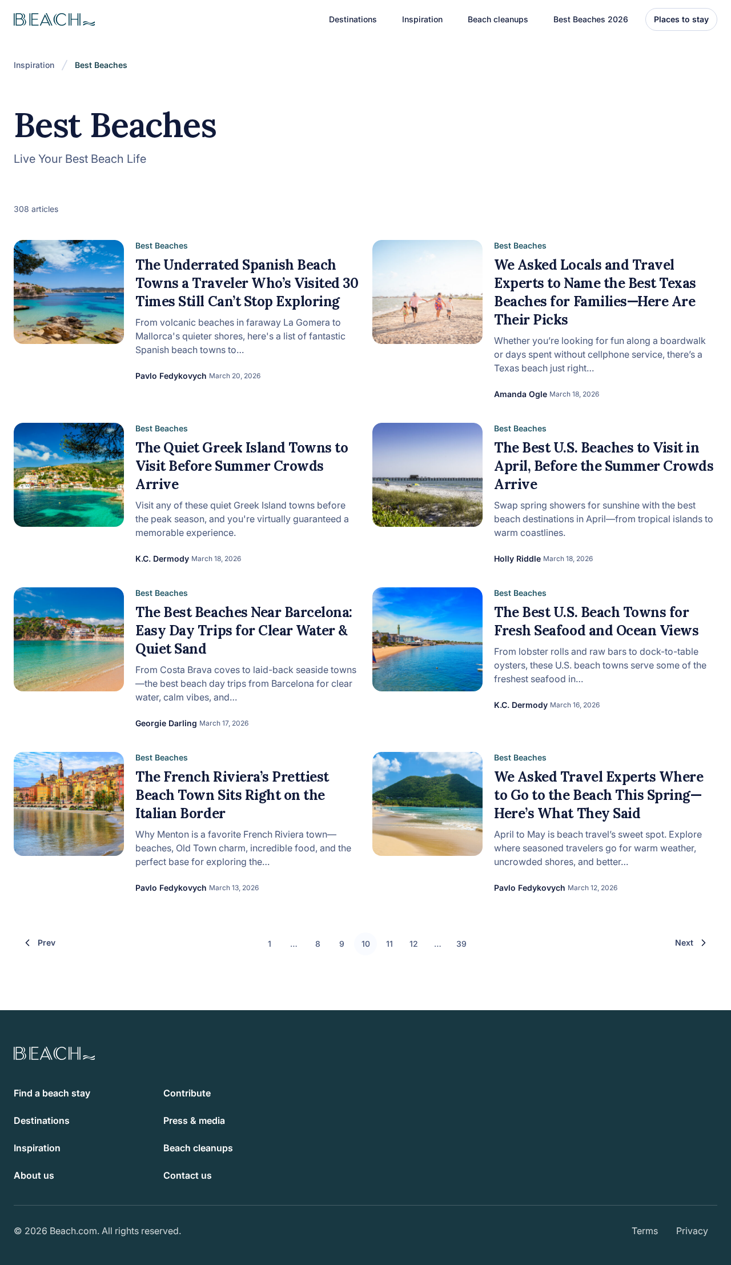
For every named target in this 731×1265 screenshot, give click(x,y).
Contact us (187, 1175)
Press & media (194, 1120)
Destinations (42, 1120)
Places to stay (681, 19)
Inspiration (34, 65)
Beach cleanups (498, 19)
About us (34, 1175)
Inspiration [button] (422, 19)
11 (389, 943)
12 (413, 943)
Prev (46, 942)
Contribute (187, 1093)
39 (461, 943)
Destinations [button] (353, 19)
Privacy (692, 1230)
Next (684, 942)
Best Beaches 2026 (590, 19)
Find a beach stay (52, 1093)
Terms (645, 1230)
